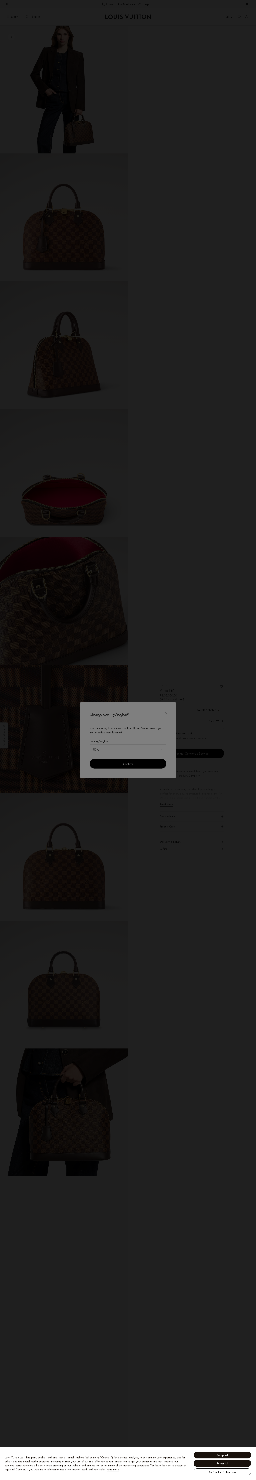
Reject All (222, 1463)
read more (113, 1469)
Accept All (222, 1455)
